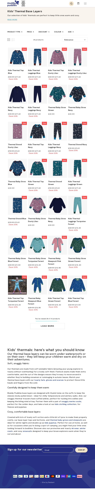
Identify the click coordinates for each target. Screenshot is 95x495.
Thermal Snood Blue (17, 218)
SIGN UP (81, 450)
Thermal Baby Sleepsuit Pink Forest (54, 261)
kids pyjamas (51, 423)
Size (69, 32)
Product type (13, 32)
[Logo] (13, 3)
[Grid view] (8, 39)
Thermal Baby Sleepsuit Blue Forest (34, 301)
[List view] (13, 39)
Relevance (68, 40)
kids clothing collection (65, 404)
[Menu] (85, 4)
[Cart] (78, 4)
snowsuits (27, 431)
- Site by (47, 482)
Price (29, 32)
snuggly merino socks (71, 401)
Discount (43, 32)
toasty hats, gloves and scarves (49, 380)
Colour (57, 32)
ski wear (75, 428)
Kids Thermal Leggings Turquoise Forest (77, 221)
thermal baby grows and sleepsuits (66, 420)
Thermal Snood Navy (77, 144)
